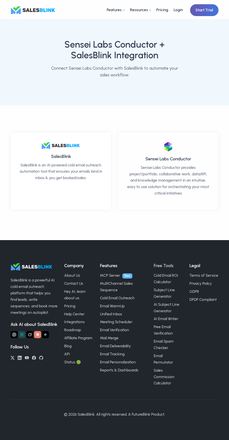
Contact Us (73, 283)
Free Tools (164, 265)
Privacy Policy (200, 283)
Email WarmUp (112, 306)
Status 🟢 (72, 362)
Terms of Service (203, 275)
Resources (139, 10)
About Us (72, 275)
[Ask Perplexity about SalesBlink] (21, 334)
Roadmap (72, 330)
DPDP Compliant (203, 299)
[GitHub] (41, 357)
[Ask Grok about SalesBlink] (29, 334)
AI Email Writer (166, 318)
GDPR (194, 291)
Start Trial (204, 10)
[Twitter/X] (13, 357)
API (67, 354)
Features (114, 10)
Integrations (74, 322)
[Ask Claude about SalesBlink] (37, 334)
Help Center (74, 314)
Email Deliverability (115, 346)
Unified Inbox (111, 314)
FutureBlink (141, 414)
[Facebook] (34, 357)
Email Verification (114, 330)
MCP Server (110, 275)
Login (178, 10)
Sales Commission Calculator (164, 377)
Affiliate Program (78, 338)
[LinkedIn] (20, 357)
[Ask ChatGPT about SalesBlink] (14, 334)
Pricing (162, 10)
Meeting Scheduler (116, 322)
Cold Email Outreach (117, 298)
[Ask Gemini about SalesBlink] (45, 334)
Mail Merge (109, 338)
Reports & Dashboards (119, 370)
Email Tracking (112, 354)
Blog (68, 346)
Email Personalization (118, 362)
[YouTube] (27, 357)
